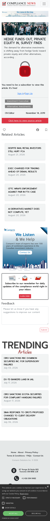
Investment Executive (18, 101)
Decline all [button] (36, 513)
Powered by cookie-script (10, 518)
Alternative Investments (19, 106)
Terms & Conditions (16, 456)
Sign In (20, 93)
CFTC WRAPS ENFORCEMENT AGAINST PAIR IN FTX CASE (22, 190)
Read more (24, 494)
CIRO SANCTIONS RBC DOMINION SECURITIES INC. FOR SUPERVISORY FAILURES (21, 361)
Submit (44, 329)
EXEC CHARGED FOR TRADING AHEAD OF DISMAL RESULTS (23, 170)
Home (13, 452)
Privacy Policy (31, 452)
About (20, 452)
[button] (25, 507)
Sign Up (29, 93)
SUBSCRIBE (25, 296)
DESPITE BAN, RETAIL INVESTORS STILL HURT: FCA (24, 150)
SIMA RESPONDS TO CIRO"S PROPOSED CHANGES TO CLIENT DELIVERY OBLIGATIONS (24, 415)
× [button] (48, 487)
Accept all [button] (13, 513)
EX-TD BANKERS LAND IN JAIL (19, 379)
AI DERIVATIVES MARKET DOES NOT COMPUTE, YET (23, 210)
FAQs (29, 456)
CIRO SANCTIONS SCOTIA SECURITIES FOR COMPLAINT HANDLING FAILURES (23, 396)
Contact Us (38, 456)
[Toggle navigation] (44, 3)
